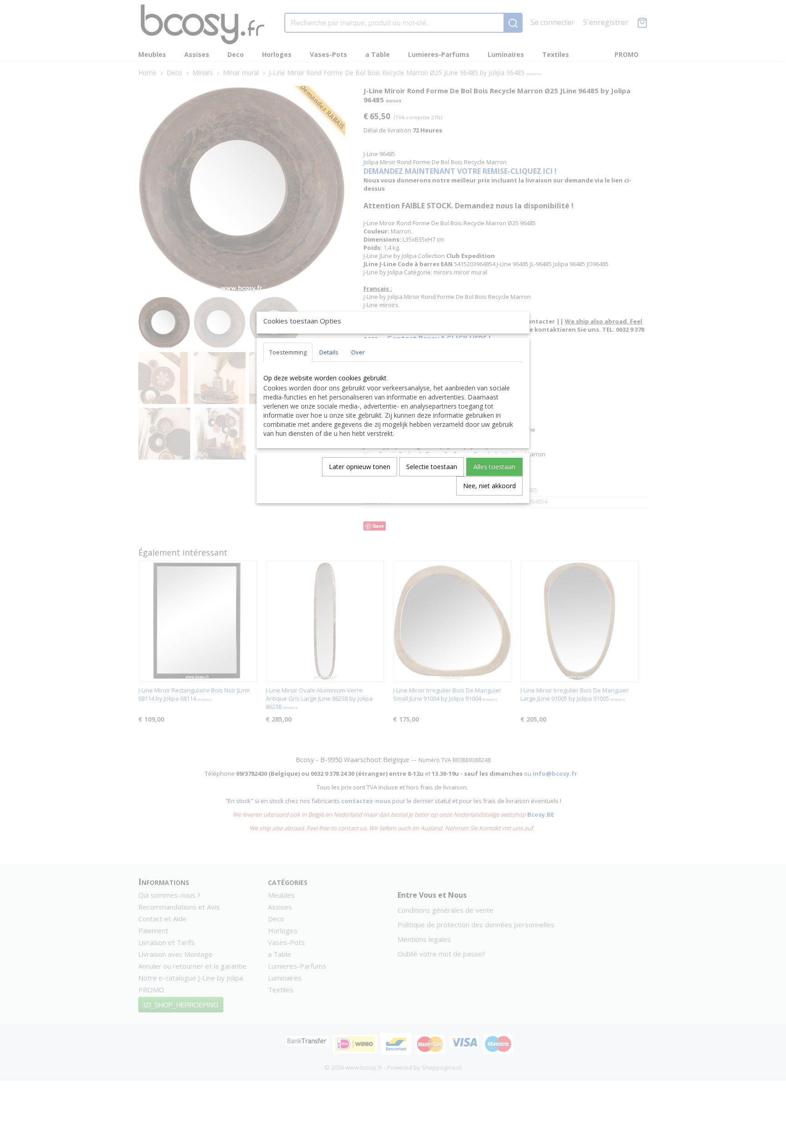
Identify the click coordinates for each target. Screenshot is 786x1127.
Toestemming (288, 352)
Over (358, 352)
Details (328, 352)
